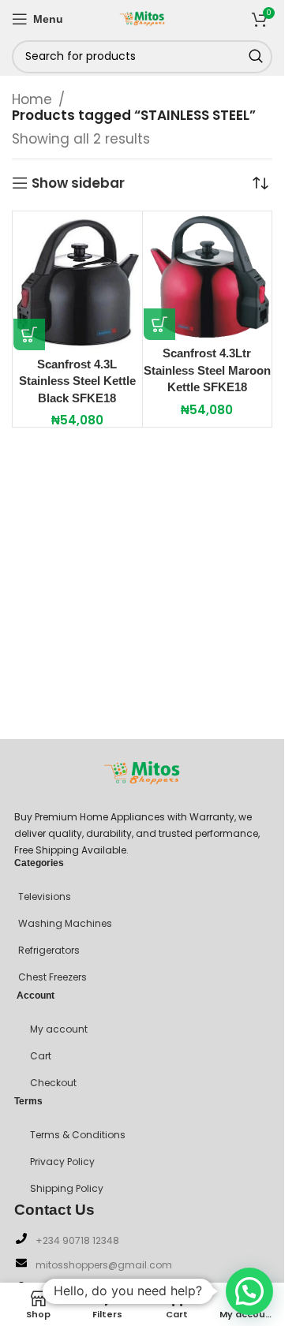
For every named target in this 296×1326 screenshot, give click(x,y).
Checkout (53, 1082)
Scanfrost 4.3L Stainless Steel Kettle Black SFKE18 (77, 381)
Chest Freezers (52, 977)
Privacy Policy (62, 1161)
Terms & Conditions (78, 1134)
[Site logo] (142, 17)
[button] (29, 334)
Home (32, 99)
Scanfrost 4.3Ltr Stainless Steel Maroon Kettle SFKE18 (207, 370)
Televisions (44, 896)
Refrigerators (49, 950)
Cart (40, 1056)
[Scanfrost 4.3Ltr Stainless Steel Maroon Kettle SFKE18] (208, 276)
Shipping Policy (66, 1188)
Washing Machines (65, 923)
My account (59, 1029)
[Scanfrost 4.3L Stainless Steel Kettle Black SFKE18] (77, 281)
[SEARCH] (255, 56)
